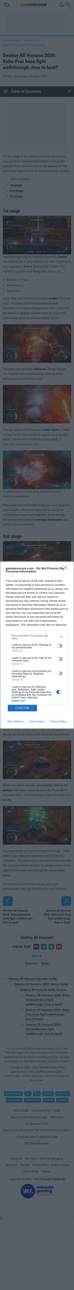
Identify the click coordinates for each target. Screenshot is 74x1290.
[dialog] (37, 645)
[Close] (66, 568)
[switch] (59, 646)
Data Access (36, 721)
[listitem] (37, 637)
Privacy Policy (58, 721)
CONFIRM (22, 708)
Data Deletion (15, 721)
